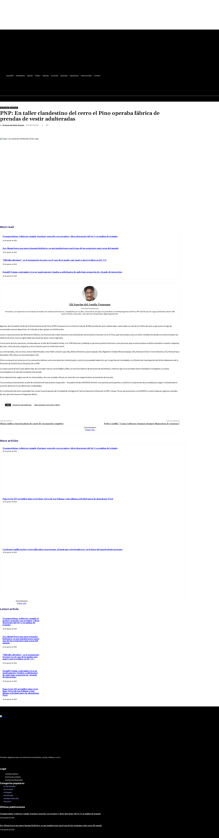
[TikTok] (54, 83)
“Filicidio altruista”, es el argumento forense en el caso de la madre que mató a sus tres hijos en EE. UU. (55, 260)
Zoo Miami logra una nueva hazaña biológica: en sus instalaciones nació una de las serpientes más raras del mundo (60, 248)
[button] (63, 89)
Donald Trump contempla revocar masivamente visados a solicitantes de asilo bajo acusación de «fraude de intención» (62, 272)
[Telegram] (49, 83)
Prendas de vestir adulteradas (21, 405)
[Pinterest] (157, 131)
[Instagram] (44, 83)
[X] (58, 83)
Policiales (13, 107)
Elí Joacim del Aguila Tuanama (13, 125)
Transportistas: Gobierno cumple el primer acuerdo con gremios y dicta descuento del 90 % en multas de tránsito (60, 236)
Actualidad (4, 107)
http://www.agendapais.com (89, 308)
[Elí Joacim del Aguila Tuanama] (89, 293)
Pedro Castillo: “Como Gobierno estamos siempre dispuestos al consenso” (142, 423)
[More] (175, 131)
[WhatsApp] (166, 131)
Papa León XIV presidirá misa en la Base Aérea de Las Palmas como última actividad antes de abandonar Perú (58, 499)
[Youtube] (63, 83)
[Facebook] (40, 83)
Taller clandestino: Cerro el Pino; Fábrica (47, 405)
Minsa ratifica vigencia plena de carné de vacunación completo (31, 423)
